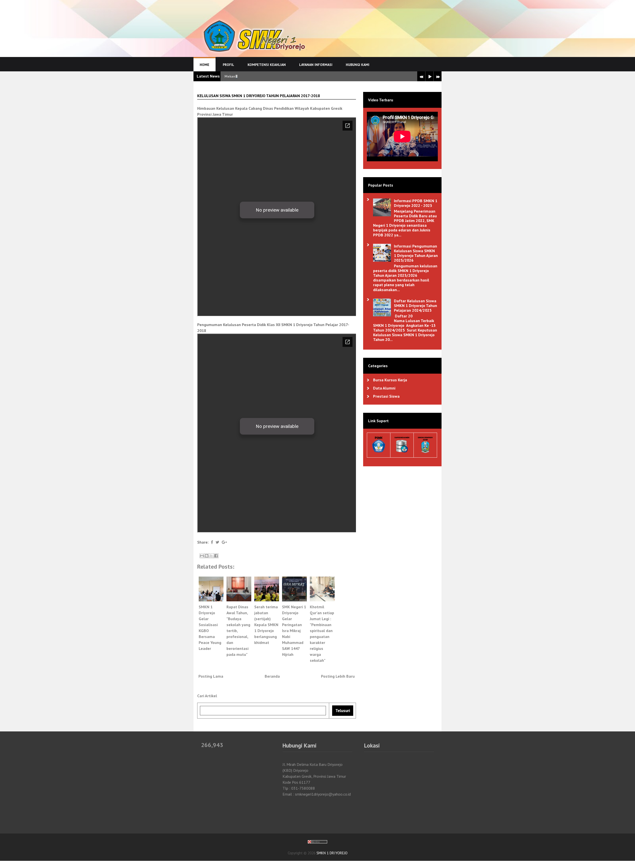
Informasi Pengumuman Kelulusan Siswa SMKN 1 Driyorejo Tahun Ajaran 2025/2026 (416, 253)
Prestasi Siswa (386, 396)
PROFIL (228, 64)
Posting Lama (210, 676)
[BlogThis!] (206, 555)
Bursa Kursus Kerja (390, 379)
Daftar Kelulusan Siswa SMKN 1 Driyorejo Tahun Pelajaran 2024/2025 (415, 305)
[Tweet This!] (217, 542)
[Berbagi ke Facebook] (216, 555)
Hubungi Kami (357, 64)
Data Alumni (384, 388)
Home (204, 64)
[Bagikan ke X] (211, 555)
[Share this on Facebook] (212, 542)
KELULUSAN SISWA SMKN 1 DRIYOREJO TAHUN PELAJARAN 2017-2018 (258, 95)
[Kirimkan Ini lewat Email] (201, 555)
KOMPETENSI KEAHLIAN (267, 64)
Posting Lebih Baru (338, 676)
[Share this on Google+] (224, 542)
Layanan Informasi (315, 64)
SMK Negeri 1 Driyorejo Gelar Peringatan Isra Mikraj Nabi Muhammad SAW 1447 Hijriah (294, 630)
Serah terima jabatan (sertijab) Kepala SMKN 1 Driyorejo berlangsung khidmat (266, 624)
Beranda (272, 676)
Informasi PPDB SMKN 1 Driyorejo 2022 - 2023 (415, 203)
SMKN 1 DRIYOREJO (332, 853)
